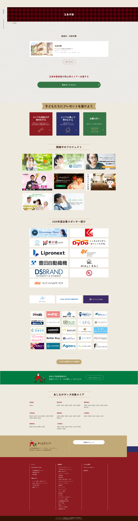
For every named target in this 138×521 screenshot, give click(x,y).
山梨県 (47, 416)
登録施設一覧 (35, 472)
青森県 (58, 405)
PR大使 (60, 495)
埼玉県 (97, 405)
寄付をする (34, 478)
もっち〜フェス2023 (64, 473)
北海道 (31, 405)
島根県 (89, 416)
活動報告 (60, 464)
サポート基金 (62, 491)
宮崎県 (79, 426)
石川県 (39, 416)
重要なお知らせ (62, 471)
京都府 (66, 416)
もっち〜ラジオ (62, 489)
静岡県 (35, 418)
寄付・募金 (61, 503)
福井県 (43, 416)
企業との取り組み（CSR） (65, 479)
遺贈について (35, 487)
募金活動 (61, 477)
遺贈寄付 (61, 485)
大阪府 (70, 416)
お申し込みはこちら (95, 378)
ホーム (8, 23)
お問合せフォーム (88, 442)
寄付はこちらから (69, 85)
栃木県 (89, 405)
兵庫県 (74, 416)
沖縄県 (64, 428)
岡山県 (93, 416)
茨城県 (85, 405)
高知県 (43, 426)
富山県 (35, 416)
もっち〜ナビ (62, 487)
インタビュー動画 (63, 499)
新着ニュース (62, 505)
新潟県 (31, 416)
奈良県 (78, 416)
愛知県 (39, 418)
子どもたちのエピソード (65, 467)
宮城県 (66, 405)
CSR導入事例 (35, 485)
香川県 (35, 426)
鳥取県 (85, 416)
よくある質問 (87, 464)
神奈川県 (86, 407)
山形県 (74, 405)
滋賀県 (62, 416)
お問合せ (86, 470)
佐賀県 (62, 426)
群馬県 (93, 405)
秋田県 (70, 405)
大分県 (75, 426)
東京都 (106, 405)
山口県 (101, 416)
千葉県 (101, 405)
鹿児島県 (59, 428)
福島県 (78, 405)
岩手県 (62, 405)
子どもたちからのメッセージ (66, 481)
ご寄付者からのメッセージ (65, 469)
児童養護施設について (38, 470)
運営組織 (34, 474)
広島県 (97, 416)
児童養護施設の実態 (64, 501)
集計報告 (61, 493)
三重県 (58, 416)
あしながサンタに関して (65, 497)
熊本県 (71, 426)
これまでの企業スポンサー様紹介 (69, 361)
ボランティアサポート (64, 483)
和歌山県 (59, 418)
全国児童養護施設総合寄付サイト (69, 518)
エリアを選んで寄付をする (39, 481)
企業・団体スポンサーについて (40, 483)
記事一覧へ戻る (69, 62)
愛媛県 (39, 426)
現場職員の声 (62, 509)
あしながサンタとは (36, 467)
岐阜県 (31, 418)
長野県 (51, 416)
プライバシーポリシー (89, 467)
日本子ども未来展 (63, 507)
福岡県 (58, 426)
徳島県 (31, 426)
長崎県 (66, 426)
